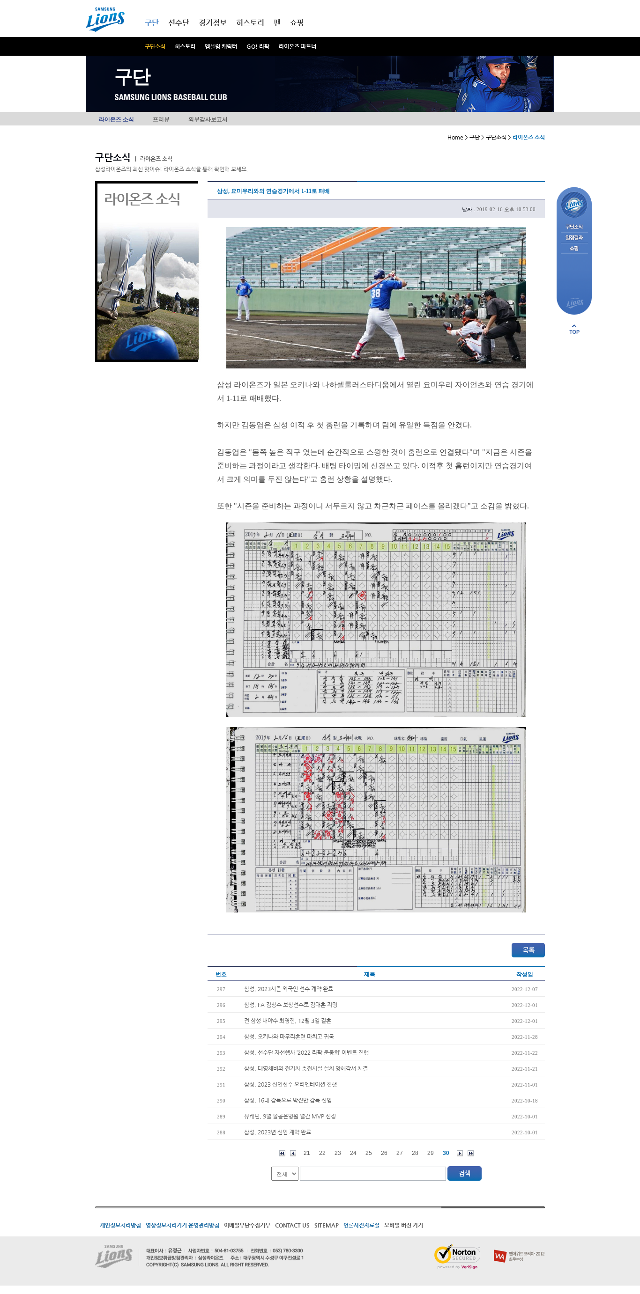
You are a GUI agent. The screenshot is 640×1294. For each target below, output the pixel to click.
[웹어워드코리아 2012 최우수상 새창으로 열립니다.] (519, 1247)
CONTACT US (292, 1225)
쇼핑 (297, 22)
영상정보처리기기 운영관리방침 (182, 1225)
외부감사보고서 (208, 119)
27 (399, 1153)
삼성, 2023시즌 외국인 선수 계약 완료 (288, 988)
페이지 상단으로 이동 (574, 329)
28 (415, 1153)
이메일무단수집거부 (247, 1225)
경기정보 (213, 22)
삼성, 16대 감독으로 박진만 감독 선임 (288, 1100)
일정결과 (574, 238)
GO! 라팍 (257, 46)
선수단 (178, 22)
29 (430, 1153)
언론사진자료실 (361, 1225)
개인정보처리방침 (120, 1225)
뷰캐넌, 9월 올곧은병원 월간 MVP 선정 (290, 1116)
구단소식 (155, 46)
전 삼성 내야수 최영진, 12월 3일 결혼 (287, 1020)
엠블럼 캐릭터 (221, 46)
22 (322, 1153)
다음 (459, 1153)
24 (353, 1153)
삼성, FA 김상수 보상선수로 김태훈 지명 (290, 1004)
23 (338, 1153)
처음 (282, 1153)
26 (384, 1153)
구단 (152, 22)
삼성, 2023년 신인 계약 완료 (277, 1132)
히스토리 (185, 46)
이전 (293, 1153)
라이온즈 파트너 (297, 46)
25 (368, 1153)
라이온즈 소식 (116, 119)
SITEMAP (326, 1225)
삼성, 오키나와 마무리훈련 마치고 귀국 (289, 1036)
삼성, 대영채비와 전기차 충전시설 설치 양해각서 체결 (306, 1068)
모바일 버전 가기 (403, 1225)
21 (307, 1153)
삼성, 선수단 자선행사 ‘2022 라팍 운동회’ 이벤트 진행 (306, 1052)
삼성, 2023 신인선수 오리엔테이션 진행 (290, 1084)
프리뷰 (161, 119)
